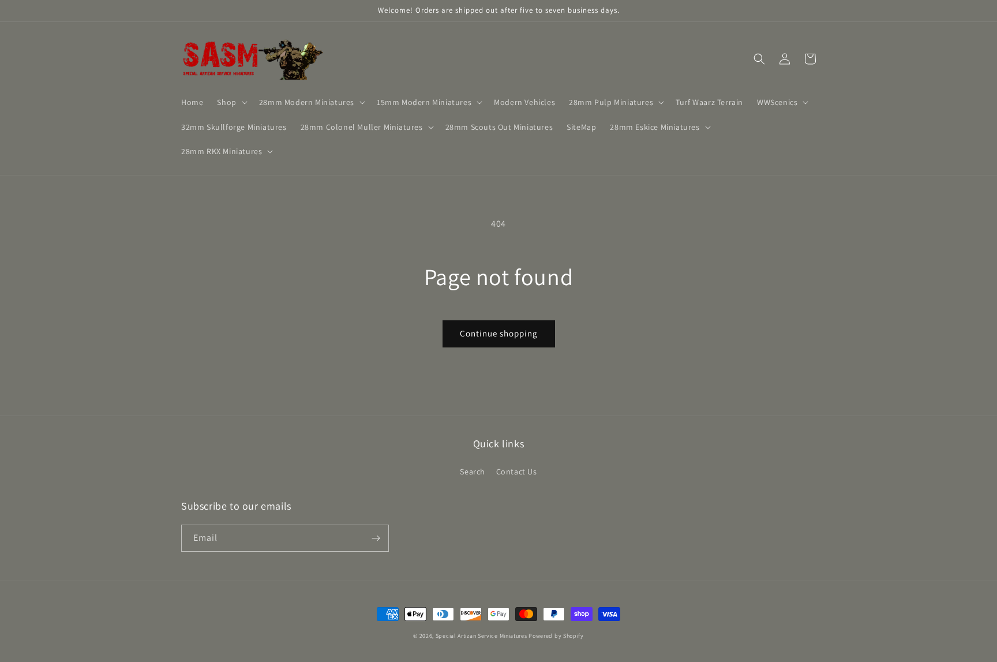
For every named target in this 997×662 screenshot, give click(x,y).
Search (472, 471)
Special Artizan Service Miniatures (481, 635)
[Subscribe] (375, 538)
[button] (231, 102)
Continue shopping (499, 333)
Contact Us (516, 471)
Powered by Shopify (556, 635)
